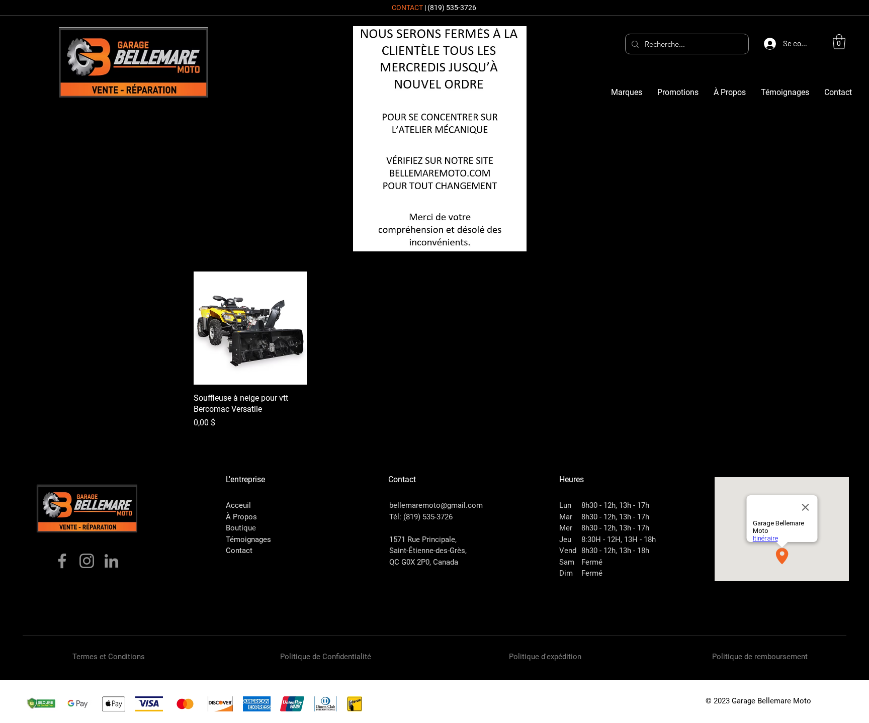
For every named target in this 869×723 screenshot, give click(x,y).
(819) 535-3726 (451, 8)
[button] (839, 41)
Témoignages (248, 539)
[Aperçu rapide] (250, 328)
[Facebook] (62, 561)
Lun (565, 505)
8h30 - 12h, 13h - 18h (615, 550)
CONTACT (407, 8)
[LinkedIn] (111, 561)
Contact (239, 550)
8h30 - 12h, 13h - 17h (615, 505)
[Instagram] (87, 561)
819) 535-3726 (429, 516)
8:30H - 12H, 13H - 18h (618, 539)
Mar (565, 516)
